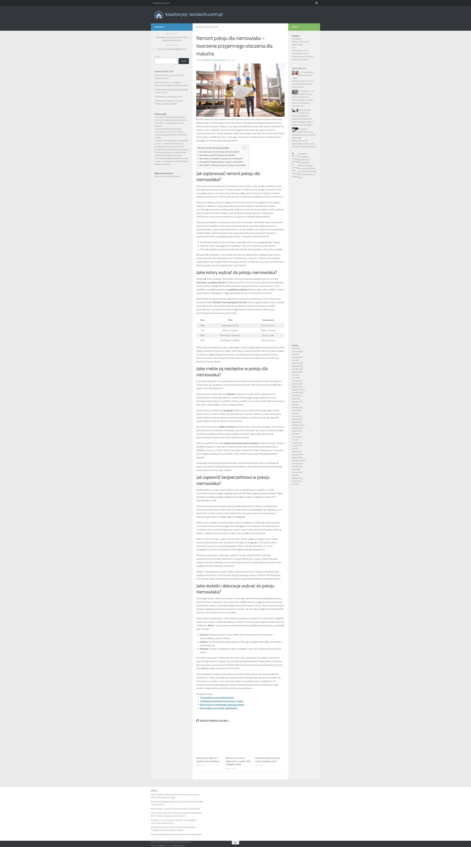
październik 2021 (298, 425)
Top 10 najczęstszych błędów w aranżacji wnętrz (303, 75)
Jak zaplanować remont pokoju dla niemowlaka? (219, 152)
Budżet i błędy (297, 45)
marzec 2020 (297, 481)
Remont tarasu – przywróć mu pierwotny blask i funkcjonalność (175, 809)
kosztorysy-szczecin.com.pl (214, 60)
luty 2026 (295, 360)
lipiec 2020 (296, 469)
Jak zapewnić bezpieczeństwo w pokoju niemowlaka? (221, 162)
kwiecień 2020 (297, 478)
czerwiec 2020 (297, 472)
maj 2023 (295, 375)
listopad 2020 (297, 457)
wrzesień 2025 (297, 366)
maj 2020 (295, 475)
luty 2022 (295, 413)
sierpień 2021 (297, 431)
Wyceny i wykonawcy (300, 59)
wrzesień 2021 (297, 428)
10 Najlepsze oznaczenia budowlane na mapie (221, 701)
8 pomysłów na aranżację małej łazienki (218, 708)
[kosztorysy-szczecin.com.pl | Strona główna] (188, 14)
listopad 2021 (297, 422)
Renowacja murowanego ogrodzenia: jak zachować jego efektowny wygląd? (305, 160)
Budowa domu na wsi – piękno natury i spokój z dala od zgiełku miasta (238, 761)
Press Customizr (178, 846)
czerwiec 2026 (297, 351)
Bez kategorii (297, 39)
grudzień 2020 (297, 454)
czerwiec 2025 (297, 369)
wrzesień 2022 (297, 393)
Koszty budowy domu (300, 51)
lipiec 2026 (296, 348)
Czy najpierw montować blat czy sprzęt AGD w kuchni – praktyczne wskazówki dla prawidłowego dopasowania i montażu (171, 144)
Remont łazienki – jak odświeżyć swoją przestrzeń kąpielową (303, 94)
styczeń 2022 (297, 416)
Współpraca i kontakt (161, 3)
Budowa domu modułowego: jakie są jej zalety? (222, 704)
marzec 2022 (297, 410)
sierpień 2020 (297, 466)
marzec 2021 (297, 446)
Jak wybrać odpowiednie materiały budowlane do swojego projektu (176, 834)
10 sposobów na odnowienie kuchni (217, 697)
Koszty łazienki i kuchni (300, 53)
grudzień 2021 (297, 419)
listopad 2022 (297, 387)
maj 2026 (295, 354)
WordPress (161, 846)
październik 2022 (298, 390)
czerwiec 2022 (297, 401)
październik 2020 (298, 460)
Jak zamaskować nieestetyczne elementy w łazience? (301, 113)
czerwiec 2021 (297, 437)
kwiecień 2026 (297, 357)
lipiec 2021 (296, 434)
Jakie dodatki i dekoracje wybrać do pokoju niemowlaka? (222, 165)
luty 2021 (295, 449)
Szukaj (157, 57)
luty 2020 (295, 484)
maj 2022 (295, 404)
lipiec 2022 (296, 398)
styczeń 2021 (297, 452)
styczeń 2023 (297, 381)
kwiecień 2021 (297, 443)
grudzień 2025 (297, 363)
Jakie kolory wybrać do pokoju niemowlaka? (217, 155)
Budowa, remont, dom (207, 27)
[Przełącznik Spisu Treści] (243, 148)
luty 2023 (295, 378)
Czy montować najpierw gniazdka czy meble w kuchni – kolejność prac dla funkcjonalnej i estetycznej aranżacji (171, 161)
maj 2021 (295, 440)
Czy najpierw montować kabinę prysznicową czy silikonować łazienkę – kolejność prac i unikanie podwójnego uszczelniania (171, 152)
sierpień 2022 (297, 396)
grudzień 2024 (297, 372)
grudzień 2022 (297, 384)
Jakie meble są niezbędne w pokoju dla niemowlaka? (221, 158)
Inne (293, 48)
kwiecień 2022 (297, 407)
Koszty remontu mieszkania (302, 56)
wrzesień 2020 (297, 463)
